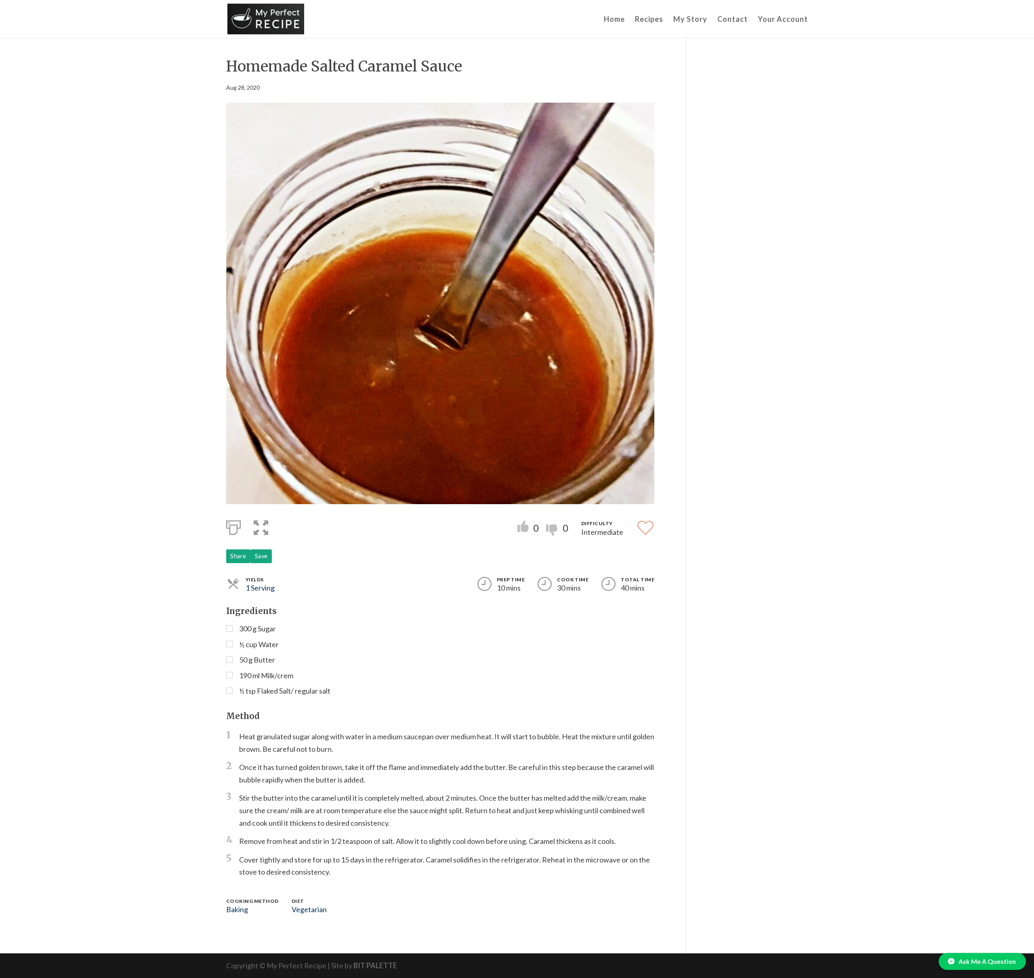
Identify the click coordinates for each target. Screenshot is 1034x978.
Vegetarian (309, 909)
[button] (261, 525)
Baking (237, 909)
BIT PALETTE (375, 965)
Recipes (649, 19)
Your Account (783, 19)
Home (614, 19)
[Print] (233, 525)
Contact (732, 19)
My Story (690, 19)
